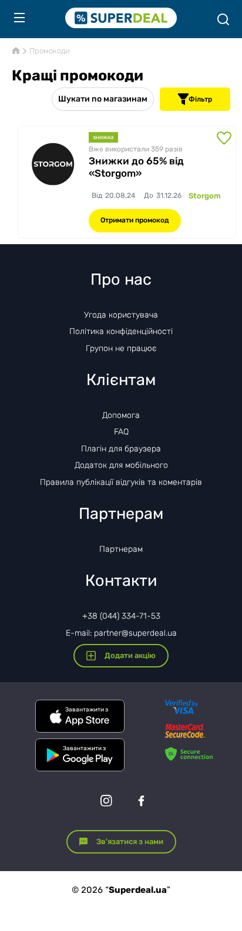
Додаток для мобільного (121, 465)
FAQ (121, 432)
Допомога (121, 415)
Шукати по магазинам (102, 99)
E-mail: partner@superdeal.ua (121, 633)
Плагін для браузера (121, 449)
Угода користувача (121, 315)
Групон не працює (121, 348)
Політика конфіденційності (121, 331)
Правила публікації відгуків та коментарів (121, 482)
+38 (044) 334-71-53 (121, 616)
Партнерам (121, 549)
